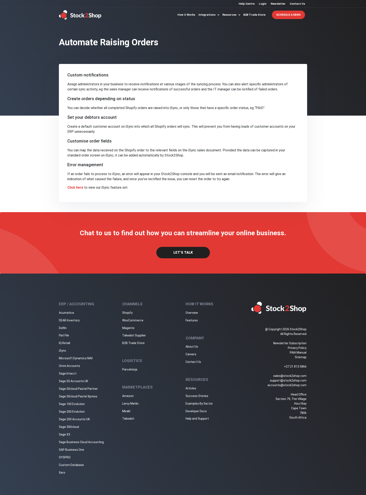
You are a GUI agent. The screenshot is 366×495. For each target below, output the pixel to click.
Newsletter (278, 3)
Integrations (207, 14)
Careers (191, 354)
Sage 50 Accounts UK (73, 381)
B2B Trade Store (254, 14)
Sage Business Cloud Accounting (81, 442)
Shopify (127, 312)
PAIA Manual (298, 352)
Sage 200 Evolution (72, 411)
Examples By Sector (199, 403)
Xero (62, 472)
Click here (75, 187)
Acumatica (66, 312)
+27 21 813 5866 (295, 366)
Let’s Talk (183, 252)
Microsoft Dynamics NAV (76, 358)
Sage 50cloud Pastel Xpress (78, 396)
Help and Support (197, 418)
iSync (62, 350)
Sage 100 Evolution (72, 404)
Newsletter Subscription (289, 343)
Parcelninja (129, 369)
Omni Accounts (69, 366)
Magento (128, 328)
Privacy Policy (297, 348)
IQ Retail (64, 343)
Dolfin (63, 328)
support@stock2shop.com (288, 380)
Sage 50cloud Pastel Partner (78, 388)
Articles (191, 388)
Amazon (128, 396)
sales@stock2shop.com (289, 375)
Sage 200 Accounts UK (74, 419)
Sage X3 (64, 434)
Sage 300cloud (69, 427)
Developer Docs (196, 411)
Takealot (128, 418)
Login (262, 3)
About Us (192, 346)
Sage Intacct (67, 373)
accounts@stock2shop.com (287, 385)
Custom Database (71, 465)
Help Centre (247, 3)
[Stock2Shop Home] (80, 15)
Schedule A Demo (288, 14)
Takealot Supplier (134, 335)
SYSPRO (65, 457)
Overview (192, 312)
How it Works (186, 14)
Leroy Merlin (130, 403)
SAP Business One (71, 449)
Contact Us (297, 3)
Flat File (64, 335)
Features (192, 320)
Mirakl (126, 411)
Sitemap (300, 357)
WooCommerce (132, 320)
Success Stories (197, 396)
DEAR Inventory (69, 320)
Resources (229, 14)
